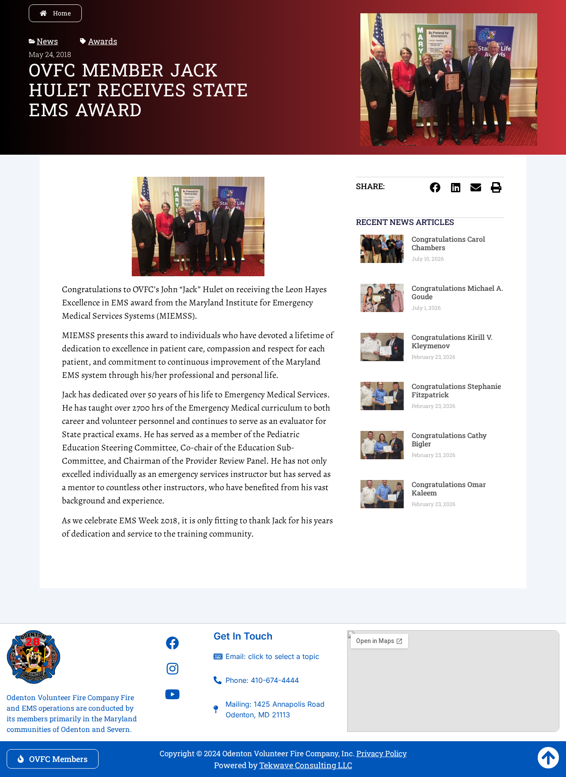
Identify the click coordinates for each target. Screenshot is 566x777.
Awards (102, 41)
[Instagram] (172, 669)
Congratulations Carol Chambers (448, 243)
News (47, 41)
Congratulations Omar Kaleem (449, 488)
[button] (435, 187)
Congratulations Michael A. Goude (457, 292)
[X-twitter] (172, 720)
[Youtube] (172, 694)
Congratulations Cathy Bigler (449, 439)
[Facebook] (172, 643)
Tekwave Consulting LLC (305, 765)
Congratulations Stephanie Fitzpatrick (456, 390)
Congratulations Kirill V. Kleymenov (452, 341)
